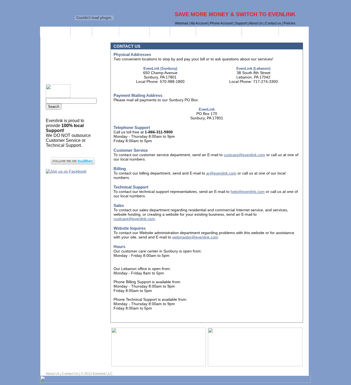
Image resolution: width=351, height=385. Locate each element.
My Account (199, 23)
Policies (289, 23)
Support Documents (219, 31)
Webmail (181, 23)
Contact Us (70, 374)
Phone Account (221, 23)
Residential (134, 31)
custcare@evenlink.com (244, 155)
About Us (256, 23)
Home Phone (78, 49)
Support (241, 23)
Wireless (183, 31)
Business (105, 31)
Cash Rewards (260, 31)
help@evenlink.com (248, 191)
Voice (159, 31)
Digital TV (78, 73)
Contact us (273, 23)
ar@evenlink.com (221, 173)
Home (81, 31)
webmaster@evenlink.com (195, 237)
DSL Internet (78, 61)
